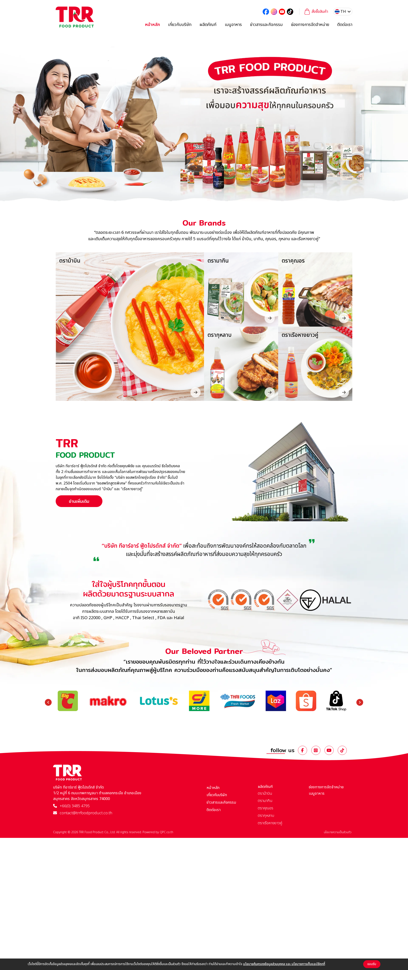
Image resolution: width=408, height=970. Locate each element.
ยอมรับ (371, 964)
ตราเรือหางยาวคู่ (270, 823)
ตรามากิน (265, 801)
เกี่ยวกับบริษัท (179, 24)
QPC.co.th (166, 832)
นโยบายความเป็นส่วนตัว (337, 832)
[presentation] (48, 702)
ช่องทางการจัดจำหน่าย (310, 25)
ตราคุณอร (265, 808)
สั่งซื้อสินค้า (320, 11)
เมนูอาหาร (233, 24)
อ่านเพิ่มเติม (79, 501)
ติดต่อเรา (344, 25)
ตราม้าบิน (265, 793)
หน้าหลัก (152, 25)
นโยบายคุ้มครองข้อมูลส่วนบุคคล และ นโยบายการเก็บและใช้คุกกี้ (284, 964)
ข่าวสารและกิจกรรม (266, 24)
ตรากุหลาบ (266, 816)
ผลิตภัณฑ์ (208, 24)
